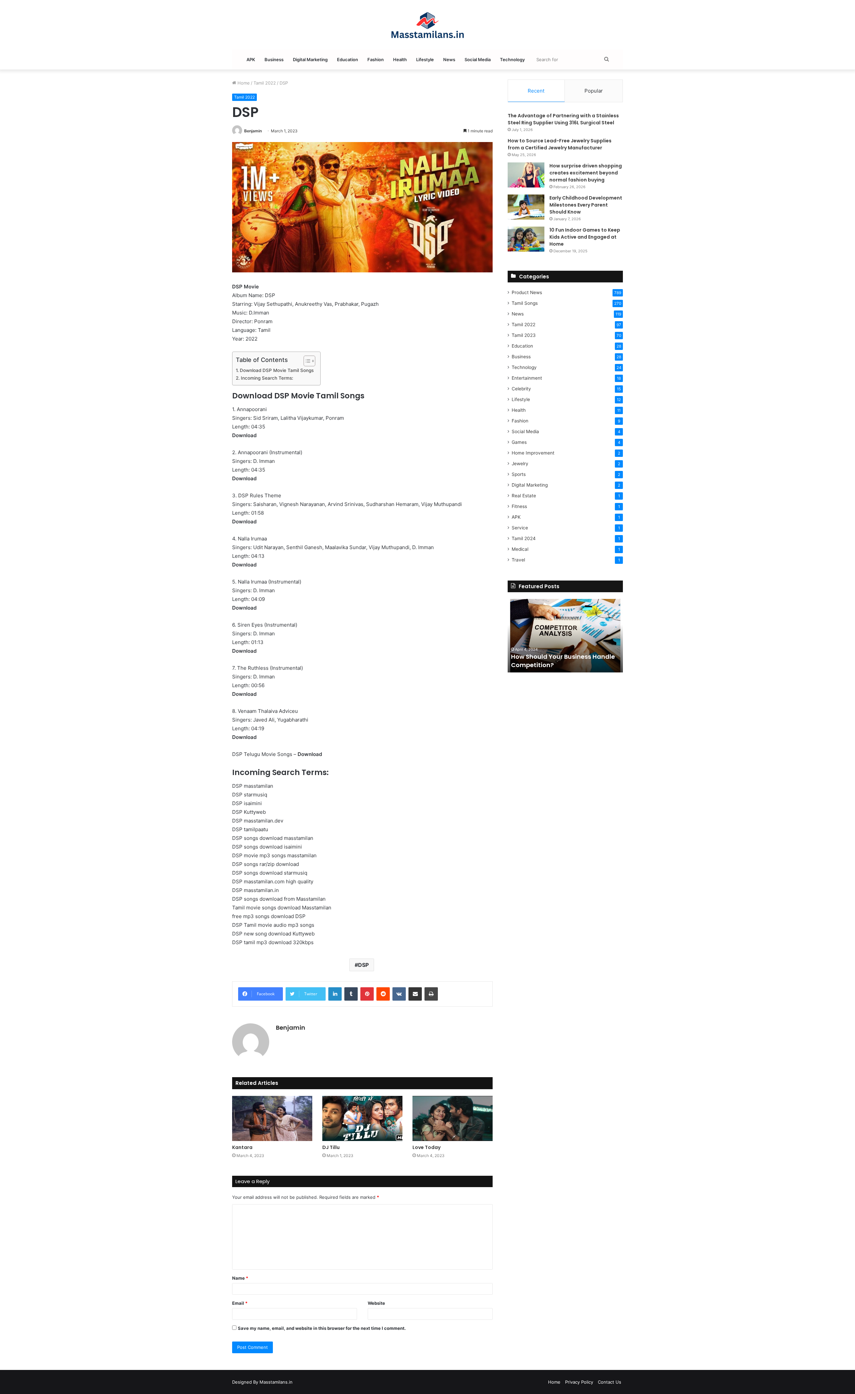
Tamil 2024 (524, 538)
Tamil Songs (525, 303)
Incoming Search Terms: (267, 378)
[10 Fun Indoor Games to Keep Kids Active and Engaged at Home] (526, 239)
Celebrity (521, 388)
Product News (527, 292)
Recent (536, 91)
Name (240, 1278)
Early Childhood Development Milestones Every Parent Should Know (585, 205)
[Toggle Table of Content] (306, 361)
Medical (520, 549)
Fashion (375, 59)
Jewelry (520, 463)
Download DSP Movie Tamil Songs (277, 370)
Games (519, 442)
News (449, 59)
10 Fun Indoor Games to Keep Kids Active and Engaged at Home (584, 237)
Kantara (242, 1147)
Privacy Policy (579, 1382)
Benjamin (253, 130)
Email (239, 1303)
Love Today (426, 1147)
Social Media (478, 59)
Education (347, 59)
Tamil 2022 (264, 83)
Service (520, 527)
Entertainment (527, 378)
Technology (512, 59)
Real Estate (524, 495)
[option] (565, 635)
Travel (518, 559)
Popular (593, 91)
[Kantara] (272, 1118)
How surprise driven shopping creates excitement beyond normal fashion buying (585, 172)
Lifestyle (425, 59)
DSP (363, 965)
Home (243, 83)
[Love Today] (452, 1118)
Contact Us (609, 1382)
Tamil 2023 (524, 335)
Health (400, 59)
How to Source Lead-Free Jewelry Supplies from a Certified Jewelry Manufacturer (560, 144)
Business (274, 59)
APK (250, 59)
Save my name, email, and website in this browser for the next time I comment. (322, 1328)
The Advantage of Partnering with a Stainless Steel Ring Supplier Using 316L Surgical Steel (563, 119)
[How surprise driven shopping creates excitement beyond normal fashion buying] (526, 174)
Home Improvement (533, 453)
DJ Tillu (331, 1147)
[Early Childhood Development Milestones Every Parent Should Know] (526, 207)
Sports (519, 474)
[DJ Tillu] (362, 1118)
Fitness (519, 506)
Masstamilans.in (276, 1382)
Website (376, 1303)
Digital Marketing (310, 59)
